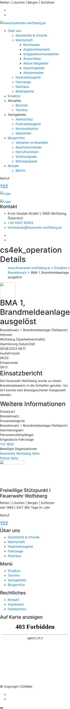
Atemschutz (24, 119)
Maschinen (23, 133)
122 (4, 186)
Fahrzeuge (23, 82)
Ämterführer (32, 59)
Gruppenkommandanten (41, 54)
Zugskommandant (36, 49)
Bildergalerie (25, 91)
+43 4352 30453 (20, 223)
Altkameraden (33, 73)
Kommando (31, 45)
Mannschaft (24, 40)
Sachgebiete (17, 580)
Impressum (16, 604)
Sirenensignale (26, 156)
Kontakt (13, 166)
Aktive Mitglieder (35, 63)
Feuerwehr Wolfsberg (15, 453)
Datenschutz (17, 609)
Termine (21, 110)
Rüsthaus (22, 87)
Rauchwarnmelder (29, 147)
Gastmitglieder (34, 68)
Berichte (22, 105)
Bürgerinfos (16, 138)
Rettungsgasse (26, 161)
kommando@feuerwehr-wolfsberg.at (35, 227)
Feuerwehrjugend (28, 77)
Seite (35, 453)
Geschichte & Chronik (31, 35)
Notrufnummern (27, 152)
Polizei (5, 458)
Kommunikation (27, 128)
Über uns (14, 31)
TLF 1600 (7, 444)
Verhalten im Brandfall (32, 142)
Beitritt (20, 170)
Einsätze (14, 96)
